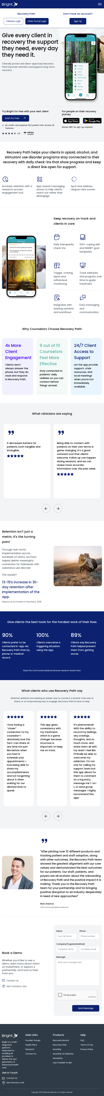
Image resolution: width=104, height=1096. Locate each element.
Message (60, 957)
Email (82, 944)
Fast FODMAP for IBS (62, 1062)
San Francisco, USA (16, 986)
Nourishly (57, 1049)
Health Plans (31, 1044)
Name (59, 931)
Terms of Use (86, 1044)
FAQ (82, 1040)
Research (29, 1049)
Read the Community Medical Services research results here (52, 670)
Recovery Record (61, 1040)
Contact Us (12, 980)
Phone (82, 931)
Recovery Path (60, 1044)
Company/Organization (68, 944)
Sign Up (78, 21)
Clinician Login (13, 21)
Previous (46, 508)
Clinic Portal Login (37, 21)
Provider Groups (32, 1040)
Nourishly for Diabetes (63, 1053)
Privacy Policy (86, 1049)
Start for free (12, 118)
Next (58, 508)
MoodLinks (58, 1058)
